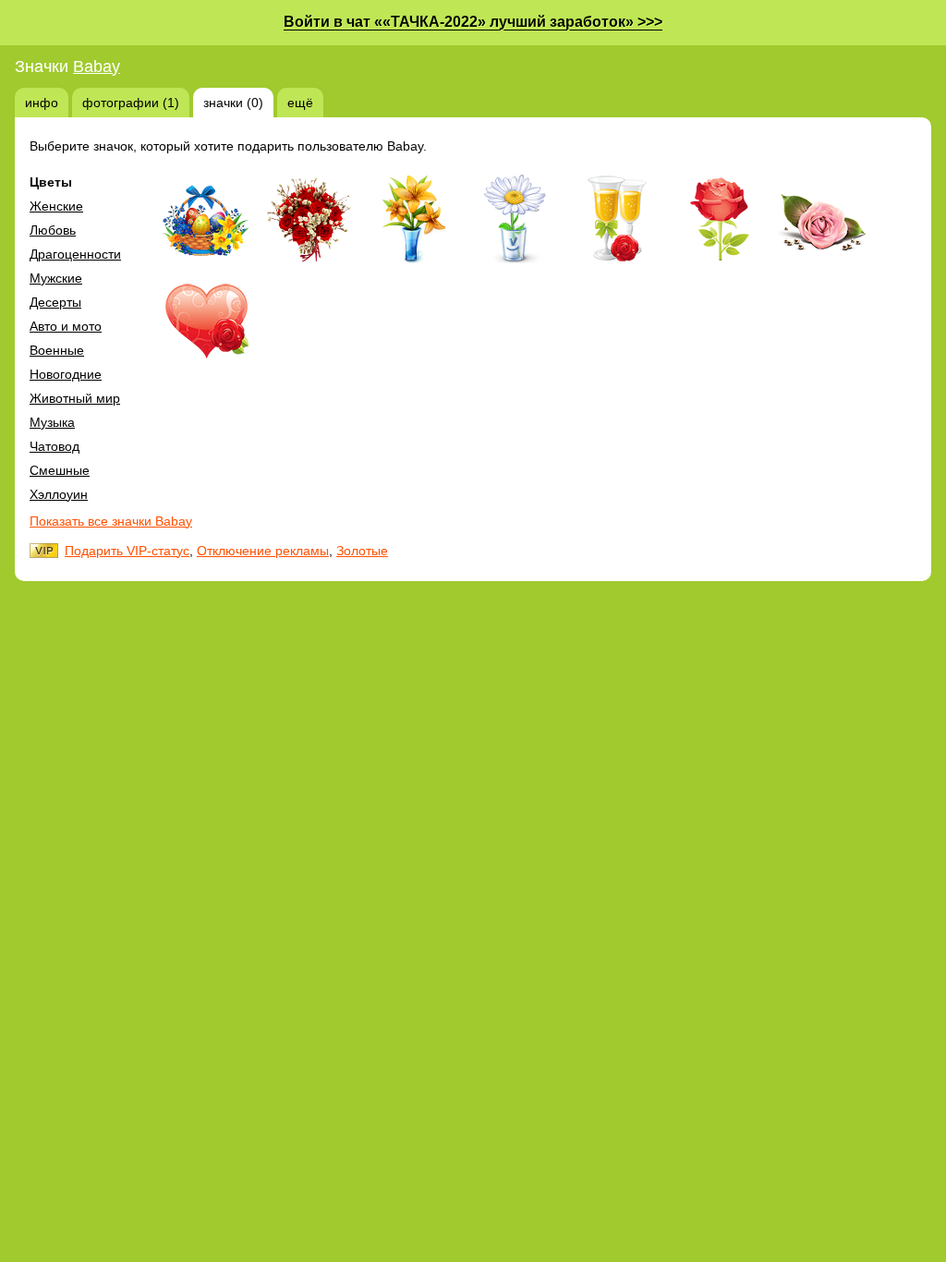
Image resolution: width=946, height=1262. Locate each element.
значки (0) (233, 102)
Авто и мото (66, 326)
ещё (300, 102)
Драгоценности (75, 254)
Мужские (56, 278)
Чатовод (54, 446)
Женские (56, 206)
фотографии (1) (130, 102)
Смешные (60, 470)
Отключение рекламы (263, 550)
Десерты (55, 302)
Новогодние (66, 374)
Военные (57, 350)
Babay (96, 66)
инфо (41, 102)
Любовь (53, 230)
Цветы (51, 182)
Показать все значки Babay (111, 521)
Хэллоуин (59, 494)
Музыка (52, 422)
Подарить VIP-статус (127, 550)
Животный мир (75, 398)
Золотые (362, 550)
